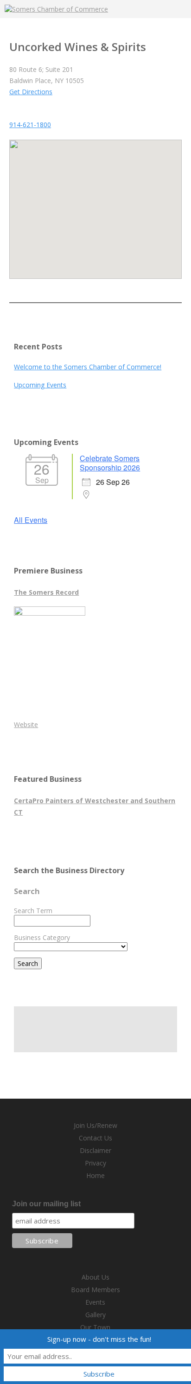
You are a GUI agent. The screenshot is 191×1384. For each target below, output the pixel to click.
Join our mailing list (46, 1204)
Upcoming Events (40, 384)
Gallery (95, 1314)
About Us (95, 1277)
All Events (30, 520)
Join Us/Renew (95, 1125)
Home (95, 1175)
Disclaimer (95, 1150)
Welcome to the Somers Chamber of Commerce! (87, 366)
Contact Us (95, 1137)
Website (26, 724)
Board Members (95, 1289)
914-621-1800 (30, 124)
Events (95, 1302)
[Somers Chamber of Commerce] (56, 9)
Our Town (95, 1327)
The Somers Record (46, 592)
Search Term (33, 910)
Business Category (42, 937)
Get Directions (30, 91)
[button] (95, 203)
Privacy (95, 1163)
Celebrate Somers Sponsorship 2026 (110, 463)
